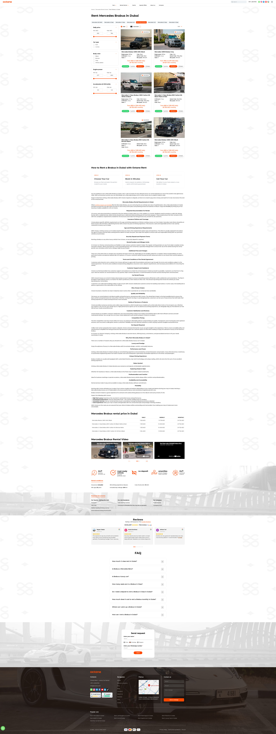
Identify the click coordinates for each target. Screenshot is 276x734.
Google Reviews (146, 521)
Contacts (120, 691)
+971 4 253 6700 (252, 1)
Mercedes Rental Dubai (102, 9)
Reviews (119, 696)
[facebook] (99, 689)
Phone (126, 642)
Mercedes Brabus (141, 22)
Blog (118, 688)
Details (148, 66)
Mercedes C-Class (120, 22)
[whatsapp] (259, 2)
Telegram (141, 642)
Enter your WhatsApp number (133, 645)
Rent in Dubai (97, 715)
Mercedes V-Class (173, 22)
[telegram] (263, 2)
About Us (120, 694)
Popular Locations (122, 683)
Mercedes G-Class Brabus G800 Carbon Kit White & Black (136, 96)
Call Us (133, 66)
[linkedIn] (105, 689)
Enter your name (129, 636)
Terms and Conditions (174, 729)
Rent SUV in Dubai (119, 718)
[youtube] (266, 2)
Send (138, 652)
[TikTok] (108, 689)
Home (92, 9)
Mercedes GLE (152, 22)
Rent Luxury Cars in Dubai (169, 718)
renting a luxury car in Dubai (103, 205)
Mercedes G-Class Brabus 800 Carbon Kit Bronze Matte (135, 140)
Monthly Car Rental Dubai (97, 720)
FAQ (118, 686)
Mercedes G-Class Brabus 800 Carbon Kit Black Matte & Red (168, 96)
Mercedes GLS (131, 22)
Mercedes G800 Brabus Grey (164, 52)
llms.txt (184, 729)
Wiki (118, 699)
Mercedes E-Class (162, 22)
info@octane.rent (95, 685)
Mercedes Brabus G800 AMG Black (133, 52)
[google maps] (268, 2)
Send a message (174, 699)
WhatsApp (126, 66)
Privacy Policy (163, 729)
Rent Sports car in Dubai (145, 718)
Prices (119, 680)
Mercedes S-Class (109, 22)
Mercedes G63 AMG (97, 22)
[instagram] (261, 2)
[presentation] (129, 461)
